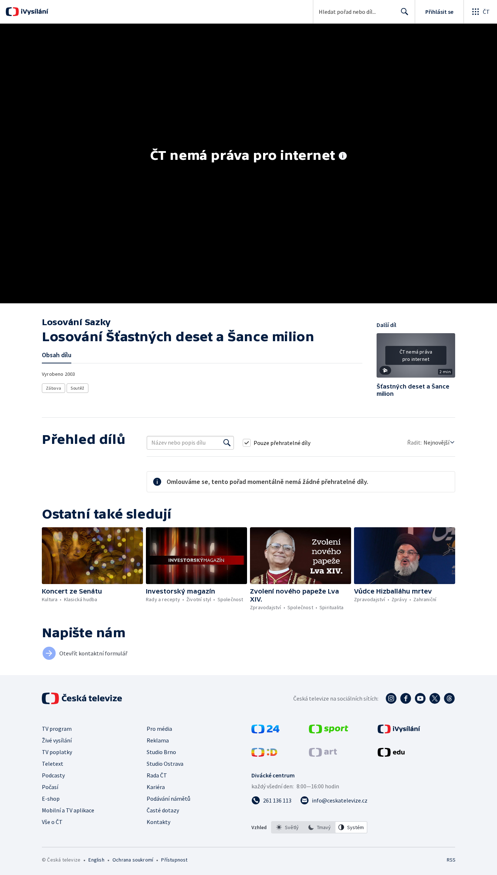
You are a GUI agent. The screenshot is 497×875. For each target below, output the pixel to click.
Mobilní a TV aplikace (68, 810)
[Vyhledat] (227, 442)
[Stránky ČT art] (323, 754)
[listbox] (319, 827)
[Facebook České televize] (405, 698)
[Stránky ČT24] (265, 731)
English (96, 859)
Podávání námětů (168, 798)
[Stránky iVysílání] (399, 731)
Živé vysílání (57, 740)
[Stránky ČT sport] (328, 731)
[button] (416, 358)
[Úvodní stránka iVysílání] (33, 11)
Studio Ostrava (165, 763)
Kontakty (158, 821)
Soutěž (77, 388)
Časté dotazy (163, 810)
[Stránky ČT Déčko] (264, 754)
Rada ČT (157, 775)
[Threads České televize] (449, 698)
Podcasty (53, 775)
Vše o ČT (52, 821)
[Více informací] (342, 156)
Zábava (53, 388)
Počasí (50, 787)
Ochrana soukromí (132, 859)
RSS (451, 859)
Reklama (158, 740)
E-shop (51, 798)
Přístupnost (174, 859)
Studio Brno (161, 752)
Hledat (404, 11)
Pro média (159, 728)
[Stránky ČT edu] (391, 754)
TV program (57, 728)
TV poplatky (57, 752)
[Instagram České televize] (391, 698)
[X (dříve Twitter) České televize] (435, 698)
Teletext (52, 763)
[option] (287, 827)
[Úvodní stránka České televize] (82, 698)
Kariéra (156, 787)
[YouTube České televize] (420, 698)
